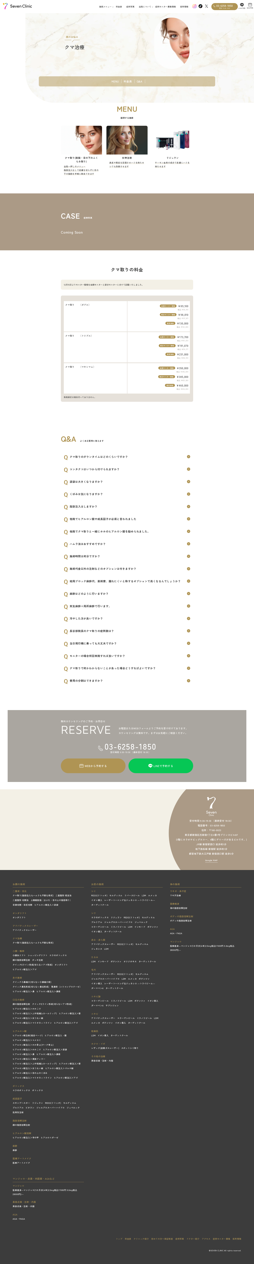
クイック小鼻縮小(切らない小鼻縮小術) (32, 982)
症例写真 (130, 6)
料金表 (119, 6)
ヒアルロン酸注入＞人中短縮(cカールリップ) (35, 1013)
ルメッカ (152, 895)
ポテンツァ (152, 926)
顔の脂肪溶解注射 (21, 959)
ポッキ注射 (37, 959)
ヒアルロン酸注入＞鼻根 (48, 991)
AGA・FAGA (176, 933)
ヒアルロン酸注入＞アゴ (25, 969)
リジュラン (37, 1102)
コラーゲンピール (100, 926)
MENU (115, 81)
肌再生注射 (18, 1112)
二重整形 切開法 (21, 900)
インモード (139, 926)
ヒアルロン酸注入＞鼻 (23, 991)
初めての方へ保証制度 (162, 1238)
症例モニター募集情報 (165, 6)
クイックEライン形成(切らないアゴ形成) (33, 964)
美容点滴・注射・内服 (102, 1060)
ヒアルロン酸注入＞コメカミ (27, 1040)
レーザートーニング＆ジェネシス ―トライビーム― (129, 900)
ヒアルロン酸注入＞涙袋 (46, 904)
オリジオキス (130, 961)
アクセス (206, 1238)
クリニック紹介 (141, 1238)
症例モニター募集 (221, 1238)
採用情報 (184, 6)
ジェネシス (96, 948)
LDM (144, 895)
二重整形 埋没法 (63, 895)
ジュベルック (73, 1107)
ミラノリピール (118, 926)
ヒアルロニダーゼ (49, 1137)
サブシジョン (112, 1005)
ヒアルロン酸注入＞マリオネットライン (32, 1022)
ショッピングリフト (37, 955)
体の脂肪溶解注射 (178, 908)
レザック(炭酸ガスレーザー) (105, 1048)
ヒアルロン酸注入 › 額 (56, 1035)
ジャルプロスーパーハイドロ (50, 1107)
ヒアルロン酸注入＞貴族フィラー (29, 1058)
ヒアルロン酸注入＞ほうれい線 (28, 1018)
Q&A (139, 81)
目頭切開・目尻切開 (22, 904)
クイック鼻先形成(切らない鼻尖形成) (31, 986)
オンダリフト (19, 917)
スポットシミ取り (130, 1048)
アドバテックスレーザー (25, 930)
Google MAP (211, 860)
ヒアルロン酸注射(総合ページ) (28, 1035)
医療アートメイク (21, 1162)
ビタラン (30, 1107)
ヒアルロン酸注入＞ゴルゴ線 (59, 1068)
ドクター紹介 (192, 1238)
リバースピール (132, 895)
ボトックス (37, 1090)
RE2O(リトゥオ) (53, 1102)
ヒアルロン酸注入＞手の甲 (26, 1137)
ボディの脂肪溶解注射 (181, 920)
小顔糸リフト (19, 955)
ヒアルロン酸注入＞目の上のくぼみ (30, 1072)
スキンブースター (21, 1102)
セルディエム (69, 1102)
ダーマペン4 (97, 988)
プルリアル (18, 1107)
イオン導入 (96, 900)
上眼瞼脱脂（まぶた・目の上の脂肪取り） (51, 900)
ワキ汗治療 (175, 895)
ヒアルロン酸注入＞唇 (70, 1013)
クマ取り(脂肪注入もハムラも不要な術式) (33, 895)
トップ (119, 1238)
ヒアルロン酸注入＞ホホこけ (27, 1008)
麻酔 (15, 1150)
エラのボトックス (58, 955)
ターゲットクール (100, 904)
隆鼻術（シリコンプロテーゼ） (66, 986)
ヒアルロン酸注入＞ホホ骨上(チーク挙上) (33, 1044)
